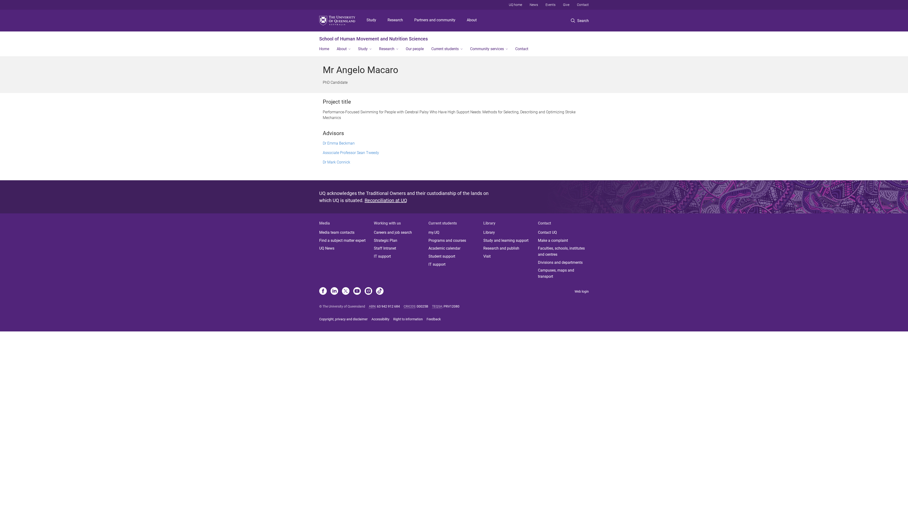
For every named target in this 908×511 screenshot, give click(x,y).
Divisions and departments (560, 262)
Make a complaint (553, 240)
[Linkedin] (334, 291)
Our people (415, 49)
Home (324, 49)
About (472, 20)
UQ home (515, 5)
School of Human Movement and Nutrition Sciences (373, 39)
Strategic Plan (385, 240)
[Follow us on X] (345, 291)
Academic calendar (444, 248)
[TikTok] (380, 291)
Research (395, 20)
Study (371, 20)
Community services (487, 49)
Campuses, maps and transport (556, 273)
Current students (445, 49)
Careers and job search (393, 232)
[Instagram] (368, 291)
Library (489, 232)
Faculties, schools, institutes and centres (561, 251)
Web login (582, 291)
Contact (583, 5)
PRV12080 (451, 306)
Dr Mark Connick (336, 162)
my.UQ (433, 232)
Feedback (434, 319)
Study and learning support (505, 240)
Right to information (408, 319)
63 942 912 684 (388, 306)
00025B (422, 306)
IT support (382, 256)
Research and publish (501, 248)
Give (566, 5)
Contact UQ (547, 232)
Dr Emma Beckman (339, 143)
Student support (441, 256)
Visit (487, 256)
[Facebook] (323, 291)
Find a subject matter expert (342, 240)
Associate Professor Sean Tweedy (351, 152)
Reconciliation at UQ (386, 200)
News (534, 5)
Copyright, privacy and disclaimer (343, 319)
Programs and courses (447, 240)
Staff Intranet (385, 248)
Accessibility (380, 319)
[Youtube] (357, 291)
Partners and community (434, 20)
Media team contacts (336, 232)
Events (550, 5)
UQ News (326, 248)
